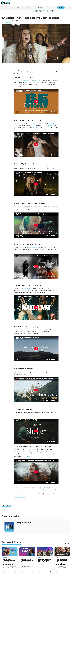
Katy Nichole (28, 456)
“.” (33, 247)
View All (67, 543)
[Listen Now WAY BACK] (40, 11)
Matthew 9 (49, 125)
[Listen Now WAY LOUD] (52, 11)
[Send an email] (18, 527)
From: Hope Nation (6, 22)
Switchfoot (17, 371)
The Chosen (34, 123)
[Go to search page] (70, 3)
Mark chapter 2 (35, 127)
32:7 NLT (26, 251)
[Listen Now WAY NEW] (36, 11)
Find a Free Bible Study (20, 497)
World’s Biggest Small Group (44, 489)
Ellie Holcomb (17, 80)
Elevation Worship (25, 288)
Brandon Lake (17, 123)
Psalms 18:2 (20, 251)
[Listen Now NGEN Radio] (48, 11)
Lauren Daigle (26, 80)
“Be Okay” (37, 80)
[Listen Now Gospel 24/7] (44, 11)
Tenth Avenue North (19, 206)
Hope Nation (24, 523)
